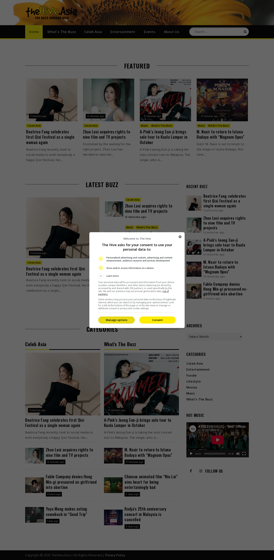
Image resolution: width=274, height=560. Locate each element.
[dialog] (137, 280)
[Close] (180, 237)
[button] (137, 276)
